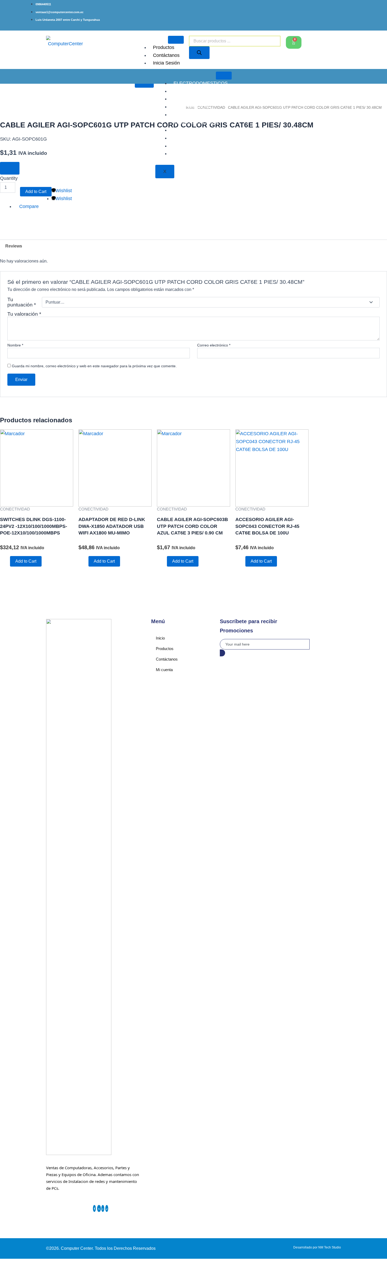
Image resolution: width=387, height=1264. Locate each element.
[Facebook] (94, 1208)
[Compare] (75, 190)
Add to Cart (35, 191)
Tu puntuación (21, 302)
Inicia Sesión (166, 63)
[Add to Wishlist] (9, 168)
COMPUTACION (191, 106)
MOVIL (180, 153)
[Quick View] (7, 561)
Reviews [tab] (13, 246)
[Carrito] (294, 42)
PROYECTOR (188, 130)
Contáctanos (166, 55)
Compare (29, 206)
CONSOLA (185, 114)
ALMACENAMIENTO (195, 98)
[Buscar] (199, 52)
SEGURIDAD (187, 138)
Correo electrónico (213, 345)
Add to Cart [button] (25, 561)
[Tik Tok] (106, 1208)
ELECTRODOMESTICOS (200, 83)
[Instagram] (103, 1208)
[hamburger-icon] (176, 40)
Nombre (15, 345)
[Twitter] (99, 1208)
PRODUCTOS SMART (197, 122)
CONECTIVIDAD (191, 145)
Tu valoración (24, 314)
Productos (163, 47)
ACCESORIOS (189, 91)
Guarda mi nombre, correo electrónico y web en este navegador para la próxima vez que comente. (94, 366)
